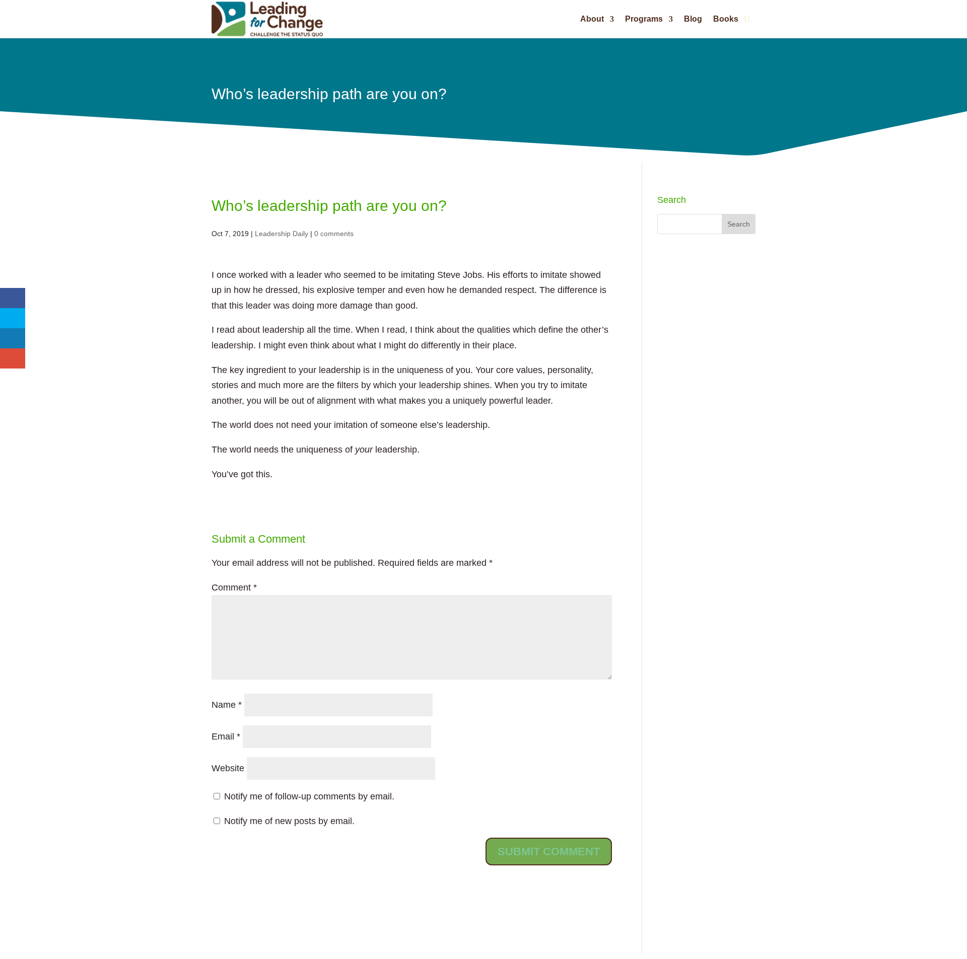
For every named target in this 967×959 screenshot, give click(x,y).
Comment (234, 587)
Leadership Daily (281, 234)
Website (228, 768)
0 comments (334, 234)
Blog (693, 19)
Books (725, 19)
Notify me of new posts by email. (289, 821)
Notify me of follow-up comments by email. (309, 796)
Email (226, 736)
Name (227, 705)
